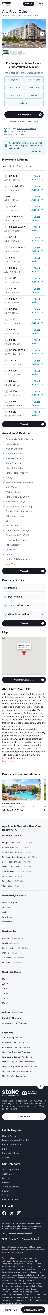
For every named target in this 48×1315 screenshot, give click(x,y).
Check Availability (37, 178)
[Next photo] (42, 33)
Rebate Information (11, 1144)
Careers (6, 1178)
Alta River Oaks (14, 12)
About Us (7, 1173)
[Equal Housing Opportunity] (29, 1093)
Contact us (24, 1116)
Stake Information (10, 1252)
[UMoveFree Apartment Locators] (10, 1092)
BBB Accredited (10, 1199)
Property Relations (11, 1153)
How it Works (9, 1136)
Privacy (6, 1191)
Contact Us (11, 1309)
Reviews (6, 1182)
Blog (4, 1148)
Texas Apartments (11, 1169)
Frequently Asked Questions (16, 1140)
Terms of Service (10, 1186)
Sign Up (28, 4)
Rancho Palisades (11, 803)
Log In (40, 4)
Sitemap (6, 1195)
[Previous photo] (6, 33)
